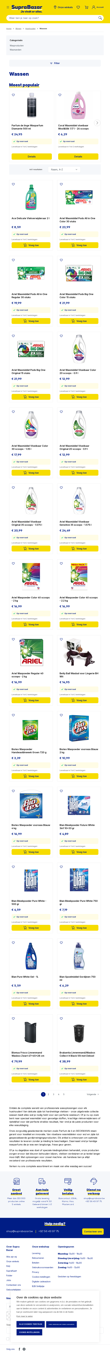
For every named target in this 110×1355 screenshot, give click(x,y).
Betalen (35, 1262)
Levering (36, 1253)
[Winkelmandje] (86, 7)
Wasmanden (15, 49)
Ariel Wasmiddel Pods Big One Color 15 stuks (76, 296)
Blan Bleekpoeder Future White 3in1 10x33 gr (77, 827)
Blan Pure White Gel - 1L (25, 976)
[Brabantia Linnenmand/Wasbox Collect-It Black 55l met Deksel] (79, 1032)
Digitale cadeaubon (41, 1281)
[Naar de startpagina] (26, 9)
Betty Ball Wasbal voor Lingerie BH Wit (79, 675)
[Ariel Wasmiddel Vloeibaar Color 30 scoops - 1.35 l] (31, 425)
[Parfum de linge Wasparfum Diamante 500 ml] (31, 105)
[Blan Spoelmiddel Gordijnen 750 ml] (79, 956)
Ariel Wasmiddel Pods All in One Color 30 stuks (77, 220)
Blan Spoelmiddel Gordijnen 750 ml (78, 978)
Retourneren (38, 1258)
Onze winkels (12, 1261)
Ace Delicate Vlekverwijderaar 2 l (30, 218)
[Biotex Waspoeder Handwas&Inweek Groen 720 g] (31, 728)
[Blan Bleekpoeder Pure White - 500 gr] (31, 880)
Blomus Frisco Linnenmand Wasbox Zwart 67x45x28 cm (28, 1054)
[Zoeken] (100, 18)
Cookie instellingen (41, 1277)
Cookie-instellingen (29, 1332)
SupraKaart (11, 1271)
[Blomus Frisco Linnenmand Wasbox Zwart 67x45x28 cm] (31, 1032)
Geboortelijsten (13, 1289)
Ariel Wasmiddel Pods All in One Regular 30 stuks (29, 296)
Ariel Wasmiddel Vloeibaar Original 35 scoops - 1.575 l (27, 523)
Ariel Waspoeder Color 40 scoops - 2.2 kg (79, 599)
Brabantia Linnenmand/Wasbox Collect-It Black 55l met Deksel (77, 1054)
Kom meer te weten (24, 1316)
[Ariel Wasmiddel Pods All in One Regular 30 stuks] (31, 273)
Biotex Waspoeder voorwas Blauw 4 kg (31, 827)
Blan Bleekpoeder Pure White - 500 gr (29, 902)
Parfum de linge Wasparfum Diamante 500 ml (27, 127)
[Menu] (8, 7)
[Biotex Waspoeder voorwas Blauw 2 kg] (79, 728)
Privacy (35, 1272)
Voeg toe (33, 245)
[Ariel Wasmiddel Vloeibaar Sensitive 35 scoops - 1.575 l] (79, 501)
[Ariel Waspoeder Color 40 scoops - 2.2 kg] (79, 576)
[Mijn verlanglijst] (79, 7)
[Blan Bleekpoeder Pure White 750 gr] (79, 880)
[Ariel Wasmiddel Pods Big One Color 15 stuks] (79, 273)
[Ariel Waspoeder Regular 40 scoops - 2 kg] (31, 652)
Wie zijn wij (11, 1256)
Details (32, 156)
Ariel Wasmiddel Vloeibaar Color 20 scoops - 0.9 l (78, 372)
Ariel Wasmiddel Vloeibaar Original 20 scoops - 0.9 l (74, 447)
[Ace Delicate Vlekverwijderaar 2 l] (31, 197)
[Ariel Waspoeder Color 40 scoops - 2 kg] (31, 576)
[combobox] (51, 18)
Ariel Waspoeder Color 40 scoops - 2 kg (31, 599)
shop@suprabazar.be (19, 1231)
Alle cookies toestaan (30, 1324)
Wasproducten (17, 45)
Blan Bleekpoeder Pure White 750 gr (79, 902)
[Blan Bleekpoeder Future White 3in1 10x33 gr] (79, 804)
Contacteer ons (93, 1231)
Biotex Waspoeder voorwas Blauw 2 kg (79, 751)
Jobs (8, 1280)
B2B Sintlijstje (38, 1286)
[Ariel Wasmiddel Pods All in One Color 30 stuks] (79, 197)
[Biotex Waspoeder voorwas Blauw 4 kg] (31, 804)
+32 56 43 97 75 (49, 1231)
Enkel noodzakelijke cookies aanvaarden (61, 1324)
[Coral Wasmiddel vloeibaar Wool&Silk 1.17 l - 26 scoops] (78, 105)
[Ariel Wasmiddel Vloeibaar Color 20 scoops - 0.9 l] (79, 349)
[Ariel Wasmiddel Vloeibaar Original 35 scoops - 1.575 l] (31, 501)
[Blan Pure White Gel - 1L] (31, 956)
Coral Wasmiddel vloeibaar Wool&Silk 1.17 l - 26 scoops (73, 127)
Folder (9, 1275)
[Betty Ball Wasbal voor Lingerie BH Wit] (79, 652)
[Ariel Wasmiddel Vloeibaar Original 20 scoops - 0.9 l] (79, 425)
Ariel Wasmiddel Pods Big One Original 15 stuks (28, 372)
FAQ (8, 1266)
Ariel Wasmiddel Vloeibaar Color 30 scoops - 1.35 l (30, 447)
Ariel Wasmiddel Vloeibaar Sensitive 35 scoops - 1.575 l (75, 523)
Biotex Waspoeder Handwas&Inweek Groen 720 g (29, 751)
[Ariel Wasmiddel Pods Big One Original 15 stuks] (31, 349)
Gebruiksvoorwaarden (42, 1267)
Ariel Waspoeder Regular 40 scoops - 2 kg (27, 675)
